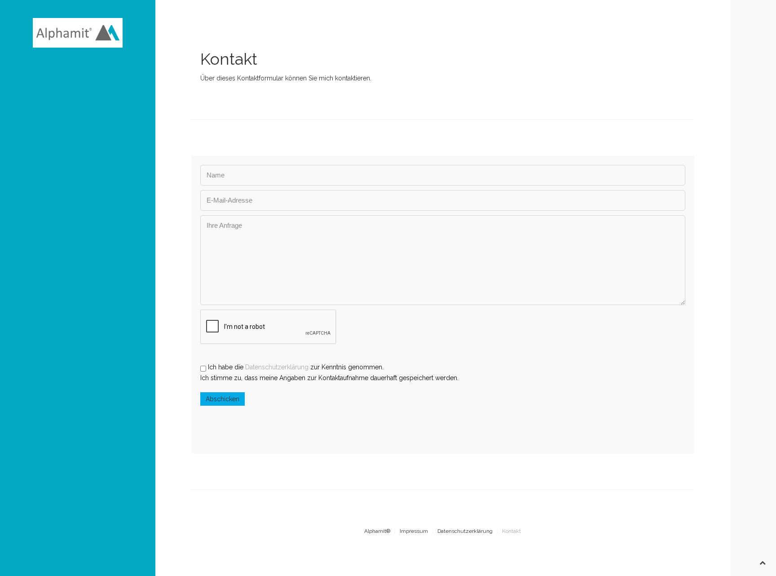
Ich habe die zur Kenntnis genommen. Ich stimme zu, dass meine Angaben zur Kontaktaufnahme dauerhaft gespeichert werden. (329, 372)
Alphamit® (377, 531)
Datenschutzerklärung (277, 367)
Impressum (414, 531)
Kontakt (511, 531)
